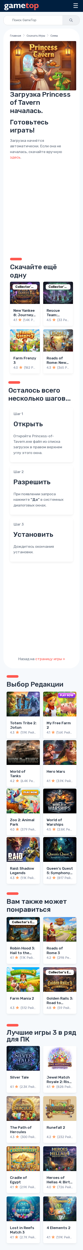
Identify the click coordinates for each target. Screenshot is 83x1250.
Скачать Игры (36, 35)
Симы (54, 35)
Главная (15, 35)
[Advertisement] (41, 208)
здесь (15, 157)
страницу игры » (50, 659)
